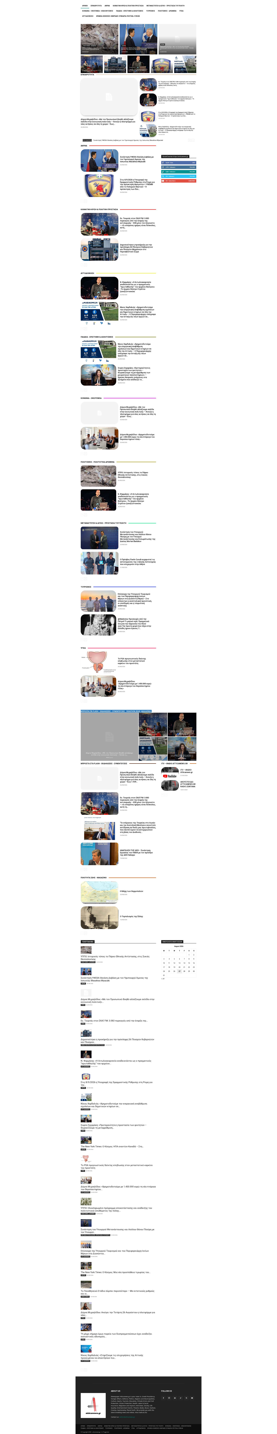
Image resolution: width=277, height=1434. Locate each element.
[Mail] (184, 1)
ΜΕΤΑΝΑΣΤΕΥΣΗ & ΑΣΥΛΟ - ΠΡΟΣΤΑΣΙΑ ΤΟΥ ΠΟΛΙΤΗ (95, 1235)
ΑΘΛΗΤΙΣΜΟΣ (85, 1296)
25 (169, 971)
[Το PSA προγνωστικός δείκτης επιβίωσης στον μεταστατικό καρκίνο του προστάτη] (98, 662)
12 (174, 963)
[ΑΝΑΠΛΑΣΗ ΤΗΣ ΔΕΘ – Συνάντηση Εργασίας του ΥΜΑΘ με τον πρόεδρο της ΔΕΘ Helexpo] (99, 854)
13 (179, 963)
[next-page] (85, 201)
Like (193, 162)
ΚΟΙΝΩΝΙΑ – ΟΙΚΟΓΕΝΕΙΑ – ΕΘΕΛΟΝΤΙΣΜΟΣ (97, 11)
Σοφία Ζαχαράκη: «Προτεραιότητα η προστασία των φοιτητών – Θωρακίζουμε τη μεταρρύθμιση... (114, 1126)
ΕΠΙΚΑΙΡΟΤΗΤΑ (96, 6)
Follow (192, 167)
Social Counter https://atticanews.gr (175, 156)
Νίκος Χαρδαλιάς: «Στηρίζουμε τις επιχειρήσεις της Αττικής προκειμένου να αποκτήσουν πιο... (112, 1356)
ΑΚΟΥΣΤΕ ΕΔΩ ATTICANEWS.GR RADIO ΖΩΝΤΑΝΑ (188, 784)
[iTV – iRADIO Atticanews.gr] (170, 772)
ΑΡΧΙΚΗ (85, 6)
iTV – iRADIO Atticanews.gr (186, 771)
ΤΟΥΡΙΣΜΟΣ (150, 11)
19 (174, 967)
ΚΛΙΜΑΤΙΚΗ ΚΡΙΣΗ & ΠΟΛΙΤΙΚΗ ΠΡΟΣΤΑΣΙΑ (128, 6)
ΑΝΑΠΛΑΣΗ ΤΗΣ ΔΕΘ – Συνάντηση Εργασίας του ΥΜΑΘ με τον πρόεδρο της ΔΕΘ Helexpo (136, 852)
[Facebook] (176, 1)
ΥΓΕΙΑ (181, 11)
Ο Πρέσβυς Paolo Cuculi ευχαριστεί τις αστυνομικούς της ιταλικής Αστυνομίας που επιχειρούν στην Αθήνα (138, 561)
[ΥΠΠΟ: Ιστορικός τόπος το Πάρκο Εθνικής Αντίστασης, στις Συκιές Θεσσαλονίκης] (99, 39)
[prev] (189, 140)
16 (194, 963)
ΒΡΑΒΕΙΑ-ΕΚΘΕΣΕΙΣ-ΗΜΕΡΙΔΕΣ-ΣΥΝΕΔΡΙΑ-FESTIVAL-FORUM (118, 16)
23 (194, 967)
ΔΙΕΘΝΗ (83, 1149)
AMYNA (107, 6)
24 (164, 971)
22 (189, 967)
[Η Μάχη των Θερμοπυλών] (99, 892)
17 (164, 967)
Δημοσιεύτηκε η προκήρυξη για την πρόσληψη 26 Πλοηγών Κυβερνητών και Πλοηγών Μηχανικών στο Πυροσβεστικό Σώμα (136, 248)
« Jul (162, 979)
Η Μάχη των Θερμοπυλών (131, 891)
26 (174, 971)
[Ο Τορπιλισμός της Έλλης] (99, 917)
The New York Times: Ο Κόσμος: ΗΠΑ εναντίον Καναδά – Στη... (112, 1146)
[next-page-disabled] (166, 794)
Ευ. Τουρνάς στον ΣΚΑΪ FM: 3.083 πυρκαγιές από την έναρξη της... (114, 1020)
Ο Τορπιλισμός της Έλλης (131, 916)
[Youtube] (194, 1)
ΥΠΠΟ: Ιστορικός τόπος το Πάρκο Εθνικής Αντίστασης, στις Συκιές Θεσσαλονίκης (133, 474)
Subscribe (191, 181)
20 (179, 967)
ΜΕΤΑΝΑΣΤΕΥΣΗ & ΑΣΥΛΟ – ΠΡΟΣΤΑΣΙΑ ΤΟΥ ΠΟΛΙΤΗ (165, 6)
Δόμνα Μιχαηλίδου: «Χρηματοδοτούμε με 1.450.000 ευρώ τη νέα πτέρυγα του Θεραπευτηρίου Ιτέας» (137, 436)
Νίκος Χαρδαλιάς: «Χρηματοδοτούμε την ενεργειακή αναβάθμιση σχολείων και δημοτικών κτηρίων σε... (114, 1105)
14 (184, 963)
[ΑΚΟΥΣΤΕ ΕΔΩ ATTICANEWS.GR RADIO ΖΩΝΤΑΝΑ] (170, 785)
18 (169, 967)
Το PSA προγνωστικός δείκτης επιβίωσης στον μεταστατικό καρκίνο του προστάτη (132, 661)
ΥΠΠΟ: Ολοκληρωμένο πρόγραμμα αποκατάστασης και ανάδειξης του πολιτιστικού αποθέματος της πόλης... (116, 1209)
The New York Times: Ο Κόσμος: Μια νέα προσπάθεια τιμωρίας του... (116, 1272)
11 (169, 963)
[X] (191, 1)
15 (189, 963)
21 (184, 967)
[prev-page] (82, 201)
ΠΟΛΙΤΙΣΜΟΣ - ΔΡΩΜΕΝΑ (89, 45)
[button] (173, 1)
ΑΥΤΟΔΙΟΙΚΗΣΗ (87, 16)
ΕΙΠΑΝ (162, 44)
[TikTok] (187, 1)
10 (164, 963)
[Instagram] (180, 1)
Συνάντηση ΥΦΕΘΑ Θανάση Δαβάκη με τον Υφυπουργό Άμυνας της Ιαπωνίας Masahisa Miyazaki (137, 159)
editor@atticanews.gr (127, 1417)
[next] (193, 140)
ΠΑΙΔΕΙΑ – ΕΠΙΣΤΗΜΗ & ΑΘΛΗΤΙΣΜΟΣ (129, 11)
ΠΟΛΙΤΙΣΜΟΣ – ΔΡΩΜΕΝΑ (167, 11)
